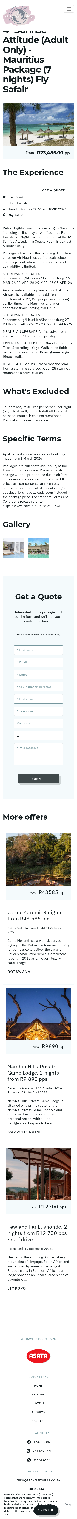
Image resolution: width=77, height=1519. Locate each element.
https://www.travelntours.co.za (27, 506)
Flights (38, 1412)
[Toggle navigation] (69, 9)
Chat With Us (46, 1510)
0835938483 (38, 1489)
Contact (38, 1421)
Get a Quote (53, 190)
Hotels (38, 1403)
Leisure (38, 1394)
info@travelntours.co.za (38, 1480)
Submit (38, 778)
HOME (38, 1385)
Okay (68, 1504)
